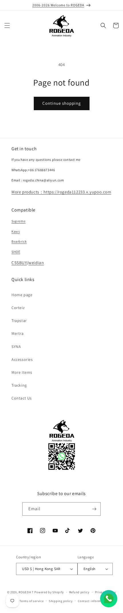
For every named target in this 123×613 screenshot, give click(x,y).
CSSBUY (19, 262)
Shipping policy (61, 601)
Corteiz (18, 307)
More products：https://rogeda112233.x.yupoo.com (61, 192)
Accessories (22, 359)
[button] (7, 25)
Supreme (18, 221)
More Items (21, 372)
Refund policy (79, 592)
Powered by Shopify (49, 592)
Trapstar (19, 320)
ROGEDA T (26, 592)
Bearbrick (19, 241)
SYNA (16, 346)
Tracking (19, 385)
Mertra (17, 333)
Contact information (93, 601)
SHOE (15, 252)
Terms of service (31, 601)
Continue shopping (61, 103)
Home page (21, 294)
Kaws (15, 231)
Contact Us (21, 398)
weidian (36, 262)
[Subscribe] (94, 509)
